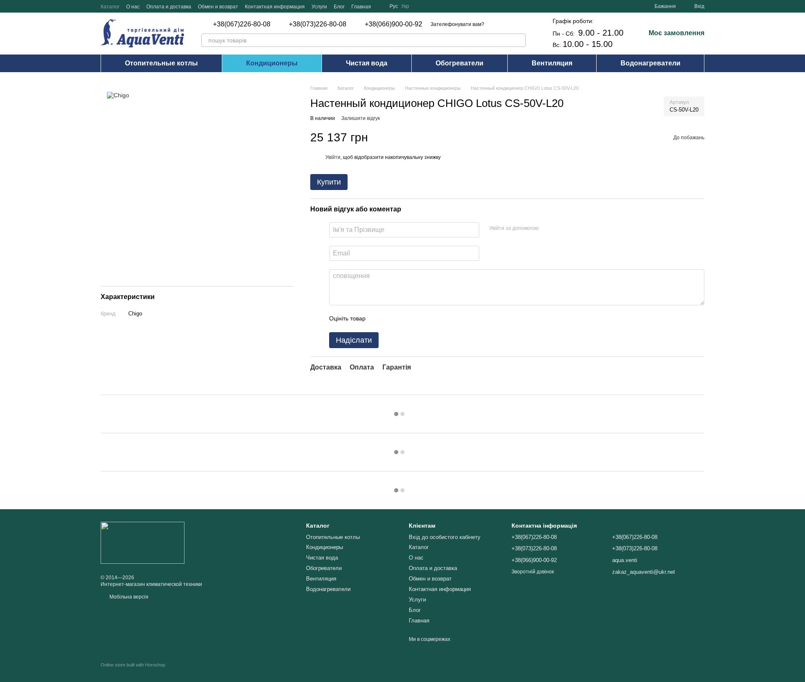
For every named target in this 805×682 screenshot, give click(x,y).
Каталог (110, 7)
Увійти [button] (332, 157)
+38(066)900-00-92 (393, 24)
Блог (339, 7)
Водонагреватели (650, 63)
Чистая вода (366, 63)
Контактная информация (275, 7)
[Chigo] (118, 95)
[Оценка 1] (379, 319)
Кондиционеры (272, 63)
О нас (133, 7)
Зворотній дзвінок (533, 572)
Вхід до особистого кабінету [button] (444, 537)
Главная (361, 7)
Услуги (319, 7)
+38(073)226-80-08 (317, 24)
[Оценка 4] (419, 319)
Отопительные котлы (161, 63)
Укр (405, 6)
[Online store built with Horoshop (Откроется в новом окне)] (133, 672)
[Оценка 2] (393, 319)
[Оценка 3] (406, 319)
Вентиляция (552, 63)
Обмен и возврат (218, 7)
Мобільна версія (128, 597)
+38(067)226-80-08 (241, 24)
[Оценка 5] (433, 319)
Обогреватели (459, 63)
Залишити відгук (360, 118)
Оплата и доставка (168, 7)
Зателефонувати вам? (457, 24)
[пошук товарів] (519, 40)
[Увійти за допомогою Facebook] (548, 229)
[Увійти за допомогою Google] (561, 229)
